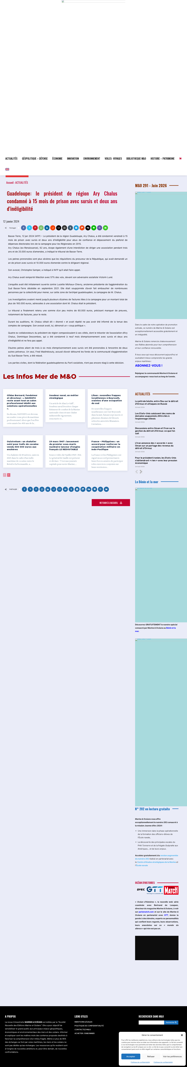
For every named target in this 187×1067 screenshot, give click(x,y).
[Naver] (105, 227)
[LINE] (93, 227)
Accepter (130, 1056)
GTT (166, 915)
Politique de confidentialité (140, 1062)
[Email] (58, 227)
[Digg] (87, 227)
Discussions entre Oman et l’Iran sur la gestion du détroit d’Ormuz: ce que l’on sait (155, 431)
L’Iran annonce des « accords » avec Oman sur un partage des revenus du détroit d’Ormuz (154, 445)
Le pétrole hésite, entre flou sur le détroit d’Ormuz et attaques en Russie (156, 402)
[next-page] (8, 475)
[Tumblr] (70, 227)
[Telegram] (76, 227)
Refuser (151, 1056)
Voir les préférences (172, 1056)
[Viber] (99, 227)
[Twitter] (29, 227)
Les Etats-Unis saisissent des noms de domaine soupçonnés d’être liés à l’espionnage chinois (155, 416)
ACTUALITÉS (21, 182)
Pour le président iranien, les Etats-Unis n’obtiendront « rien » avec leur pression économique (156, 460)
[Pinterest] (35, 227)
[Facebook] (23, 227)
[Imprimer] (64, 227)
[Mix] (82, 227)
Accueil (10, 182)
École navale (142, 865)
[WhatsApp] (41, 227)
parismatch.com (146, 912)
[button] (182, 1035)
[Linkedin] (46, 227)
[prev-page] (4, 475)
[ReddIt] (52, 227)
